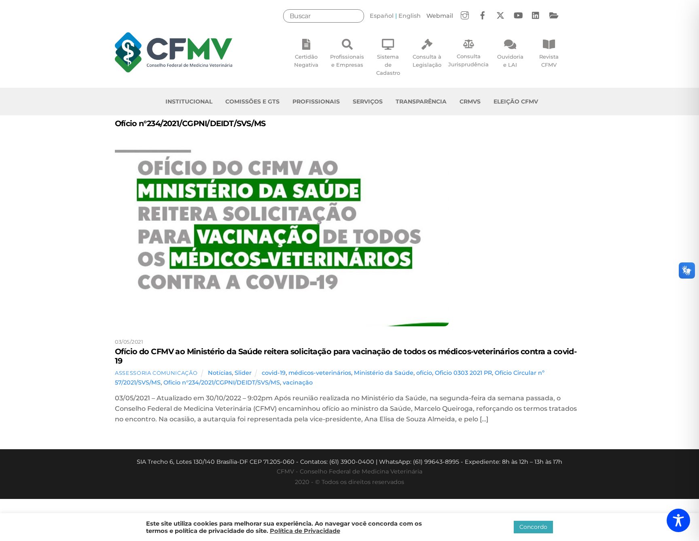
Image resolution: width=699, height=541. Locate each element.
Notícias (220, 372)
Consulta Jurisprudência (468, 60)
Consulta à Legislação (427, 60)
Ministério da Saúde (383, 372)
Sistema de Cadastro (388, 64)
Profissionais (316, 101)
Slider (243, 372)
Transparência (421, 101)
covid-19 (274, 372)
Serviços (368, 101)
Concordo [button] (533, 526)
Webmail (439, 15)
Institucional (188, 101)
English (409, 15)
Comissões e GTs (252, 101)
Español (382, 15)
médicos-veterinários (319, 372)
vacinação (298, 382)
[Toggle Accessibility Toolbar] (678, 520)
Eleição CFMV (516, 101)
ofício (424, 372)
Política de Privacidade (305, 531)
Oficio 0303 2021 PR (463, 372)
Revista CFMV (549, 60)
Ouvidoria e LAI (510, 60)
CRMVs (470, 101)
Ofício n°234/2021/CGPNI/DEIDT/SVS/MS (221, 382)
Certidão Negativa (306, 60)
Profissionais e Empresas (347, 60)
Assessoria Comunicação (156, 373)
